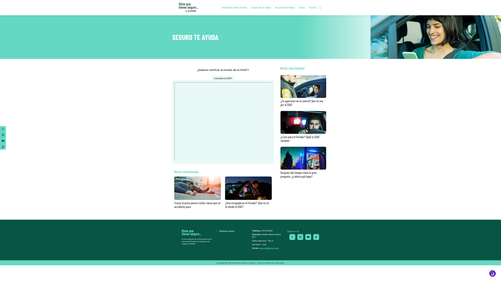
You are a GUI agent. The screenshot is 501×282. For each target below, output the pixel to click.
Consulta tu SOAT (223, 78)
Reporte (313, 7)
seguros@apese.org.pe (269, 248)
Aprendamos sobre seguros (234, 7)
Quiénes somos (226, 231)
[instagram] (3, 135)
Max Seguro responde (285, 7)
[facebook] (3, 129)
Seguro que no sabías (261, 7)
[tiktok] (3, 147)
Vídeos (302, 7)
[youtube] (3, 141)
